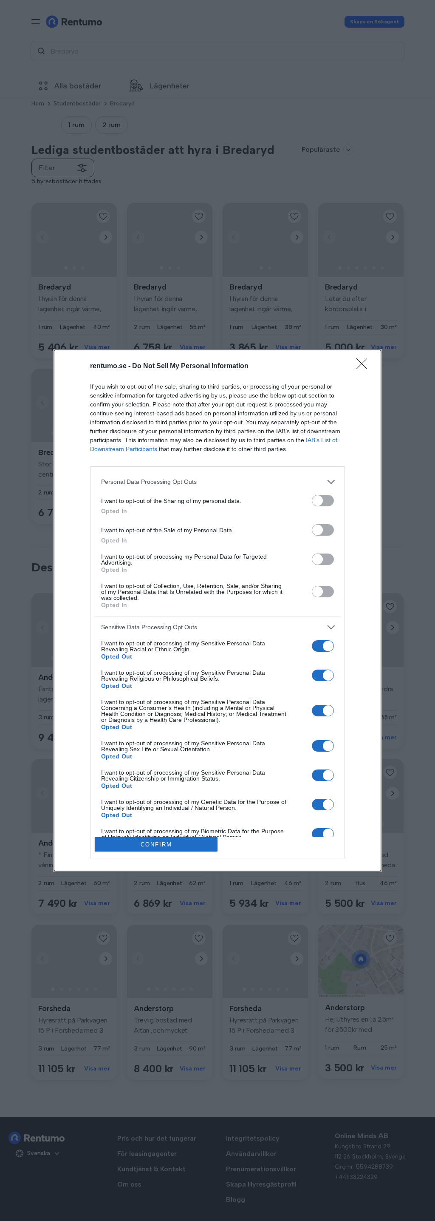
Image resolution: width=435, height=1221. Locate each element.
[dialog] (217, 611)
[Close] (364, 366)
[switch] (323, 500)
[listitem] (217, 481)
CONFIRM (156, 844)
